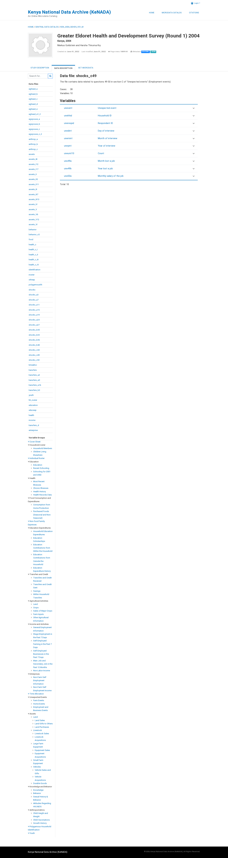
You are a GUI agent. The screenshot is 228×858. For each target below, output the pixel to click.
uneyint (68, 146)
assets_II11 (34, 184)
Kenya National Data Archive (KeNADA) (69, 12)
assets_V (33, 209)
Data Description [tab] (63, 68)
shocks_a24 (34, 320)
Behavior (37, 793)
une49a (68, 161)
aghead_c (33, 99)
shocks (32, 290)
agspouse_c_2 (35, 134)
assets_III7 (33, 194)
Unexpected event (107, 108)
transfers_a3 (34, 375)
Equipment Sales (42, 750)
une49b (68, 168)
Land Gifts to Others (44, 723)
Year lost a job (105, 168)
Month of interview (107, 138)
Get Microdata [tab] (85, 68)
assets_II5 (33, 179)
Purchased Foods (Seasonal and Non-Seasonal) (42, 514)
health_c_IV (34, 265)
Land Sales (40, 720)
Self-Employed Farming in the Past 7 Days (42, 644)
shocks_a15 (34, 310)
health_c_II (33, 254)
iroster (31, 275)
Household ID (105, 115)
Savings (36, 591)
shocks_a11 (34, 305)
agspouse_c (34, 129)
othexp (32, 280)
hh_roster (33, 400)
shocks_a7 (33, 300)
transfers (33, 370)
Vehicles (37, 767)
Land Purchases (42, 727)
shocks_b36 (34, 340)
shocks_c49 (34, 355)
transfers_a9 (34, 380)
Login (196, 3)
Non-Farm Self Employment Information (39, 680)
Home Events (39, 704)
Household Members (42, 448)
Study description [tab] (40, 68)
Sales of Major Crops (42, 611)
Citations (194, 13)
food (31, 239)
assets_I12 (33, 164)
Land (35, 604)
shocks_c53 (34, 360)
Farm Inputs (38, 614)
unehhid (68, 115)
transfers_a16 (35, 385)
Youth (32, 833)
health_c (32, 244)
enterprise (33, 430)
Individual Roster (37, 458)
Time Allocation (36, 694)
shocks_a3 (33, 295)
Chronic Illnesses (40, 488)
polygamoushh (35, 284)
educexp (32, 410)
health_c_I (33, 249)
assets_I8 (33, 159)
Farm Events (38, 700)
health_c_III (33, 259)
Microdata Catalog (172, 13)
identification (34, 269)
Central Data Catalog (47, 27)
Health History (39, 491)
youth (31, 395)
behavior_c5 (34, 234)
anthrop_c (33, 149)
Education (37, 465)
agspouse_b (34, 124)
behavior (32, 229)
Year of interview (106, 146)
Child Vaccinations (41, 820)
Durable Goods (40, 783)
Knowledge (38, 790)
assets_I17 (33, 169)
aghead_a (33, 89)
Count (101, 153)
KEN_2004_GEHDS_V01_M (71, 27)
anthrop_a (33, 139)
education (33, 405)
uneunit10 (69, 153)
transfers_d (34, 425)
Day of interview (106, 131)
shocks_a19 (34, 315)
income (32, 420)
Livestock (37, 730)
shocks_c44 (34, 350)
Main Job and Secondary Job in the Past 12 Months (42, 663)
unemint (68, 138)
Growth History (40, 823)
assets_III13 (34, 199)
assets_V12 (34, 219)
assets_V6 (33, 214)
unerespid (69, 123)
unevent (68, 108)
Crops (36, 607)
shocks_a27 (34, 325)
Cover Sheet (34, 442)
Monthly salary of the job (110, 176)
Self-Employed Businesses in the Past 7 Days (41, 654)
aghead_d (33, 104)
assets (32, 154)
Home (151, 13)
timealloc (33, 365)
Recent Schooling (41, 468)
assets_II (33, 174)
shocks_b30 (34, 330)
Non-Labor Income (41, 670)
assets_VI (33, 224)
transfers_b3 (34, 390)
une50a (68, 176)
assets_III (33, 189)
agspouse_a (34, 119)
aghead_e (33, 109)
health (31, 415)
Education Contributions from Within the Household (42, 547)
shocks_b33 (34, 335)
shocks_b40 (34, 345)
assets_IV (33, 204)
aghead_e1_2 (35, 114)
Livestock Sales (42, 733)
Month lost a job (106, 161)
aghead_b (33, 94)
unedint (68, 131)
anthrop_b (33, 144)
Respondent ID (105, 123)
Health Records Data (42, 495)
